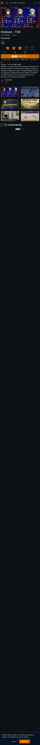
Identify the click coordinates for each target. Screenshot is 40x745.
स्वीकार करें (24, 741)
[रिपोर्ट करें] (35, 52)
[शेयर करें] (15, 52)
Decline (14, 741)
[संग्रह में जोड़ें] (25, 52)
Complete (16, 59)
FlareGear (5, 38)
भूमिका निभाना (24, 59)
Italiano (7, 82)
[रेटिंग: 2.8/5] (20, 48)
